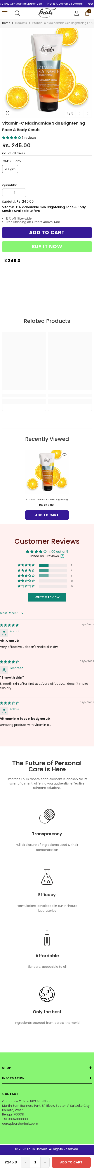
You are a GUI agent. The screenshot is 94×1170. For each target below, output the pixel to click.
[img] (9, 625)
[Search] (17, 13)
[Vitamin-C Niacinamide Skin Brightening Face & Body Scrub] (47, 472)
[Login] (76, 13)
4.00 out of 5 (58, 551)
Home (6, 23)
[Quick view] (64, 454)
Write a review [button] (47, 597)
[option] (47, 73)
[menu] (4, 13)
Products (21, 23)
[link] (24, 395)
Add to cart (47, 232)
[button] (79, 113)
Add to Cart (71, 1162)
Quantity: (9, 185)
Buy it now (47, 246)
